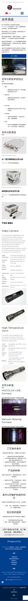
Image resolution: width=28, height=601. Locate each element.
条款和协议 (14, 592)
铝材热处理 (14, 562)
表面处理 (14, 564)
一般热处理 (14, 557)
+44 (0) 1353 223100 (8, 2)
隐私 (14, 595)
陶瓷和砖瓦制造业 (14, 558)
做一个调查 (14, 56)
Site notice (14, 598)
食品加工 (14, 560)
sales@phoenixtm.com (18, 2)
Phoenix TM (14, 7)
